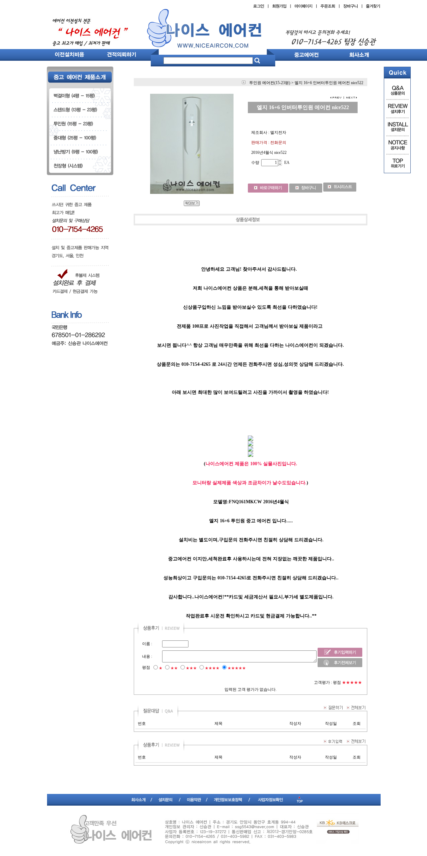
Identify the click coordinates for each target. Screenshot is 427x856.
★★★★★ (237, 668)
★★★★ (212, 668)
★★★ (191, 668)
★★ (174, 668)
